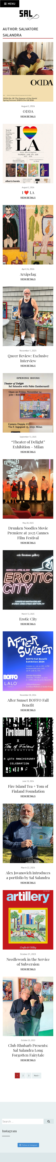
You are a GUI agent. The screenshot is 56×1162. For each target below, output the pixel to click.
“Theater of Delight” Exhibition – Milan (28, 444)
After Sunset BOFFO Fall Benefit (28, 702)
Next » (36, 1075)
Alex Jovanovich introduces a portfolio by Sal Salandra (28, 875)
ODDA (28, 111)
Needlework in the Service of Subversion (28, 961)
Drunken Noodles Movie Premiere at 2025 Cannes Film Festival (28, 532)
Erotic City (28, 618)
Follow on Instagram (29, 1145)
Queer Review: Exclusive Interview (28, 358)
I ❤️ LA (28, 192)
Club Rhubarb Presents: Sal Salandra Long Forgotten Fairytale (28, 1050)
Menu (11, 3)
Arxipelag (28, 274)
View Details (28, 116)
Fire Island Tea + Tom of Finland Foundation (28, 788)
